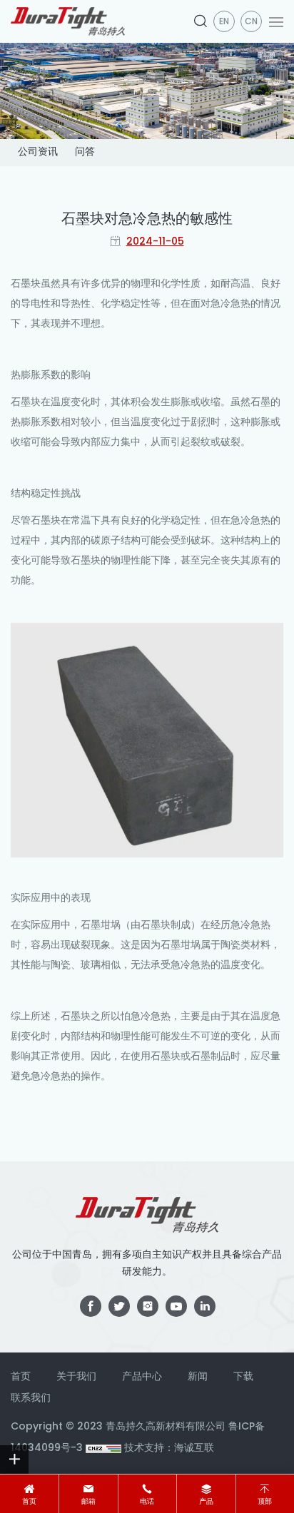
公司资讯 (38, 152)
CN (251, 22)
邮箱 (88, 1502)
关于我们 (76, 1377)
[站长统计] (103, 1448)
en (224, 22)
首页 (29, 1502)
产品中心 (142, 1377)
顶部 (265, 1502)
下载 (243, 1377)
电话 (147, 1502)
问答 (85, 152)
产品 (206, 1502)
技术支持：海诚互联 (169, 1448)
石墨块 (26, 284)
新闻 (198, 1377)
